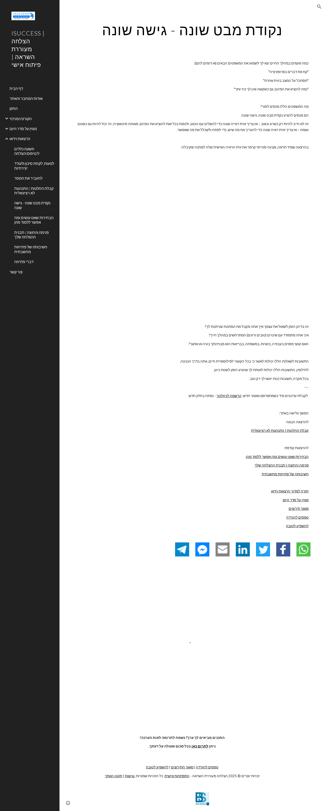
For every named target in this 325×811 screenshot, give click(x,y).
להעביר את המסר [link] (28, 178)
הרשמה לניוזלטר (229, 396)
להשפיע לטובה (297, 526)
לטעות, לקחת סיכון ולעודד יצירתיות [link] (34, 165)
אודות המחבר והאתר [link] (26, 98)
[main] (192, 29)
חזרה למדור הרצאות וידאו (290, 491)
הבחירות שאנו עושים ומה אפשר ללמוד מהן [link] (34, 219)
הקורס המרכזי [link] (21, 118)
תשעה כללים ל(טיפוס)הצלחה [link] (26, 151)
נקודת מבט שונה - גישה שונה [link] (32, 205)
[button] (319, 6)
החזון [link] (14, 108)
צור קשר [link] (16, 272)
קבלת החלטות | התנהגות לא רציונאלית (280, 430)
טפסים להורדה (297, 517)
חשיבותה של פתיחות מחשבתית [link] (30, 249)
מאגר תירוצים (299, 508)
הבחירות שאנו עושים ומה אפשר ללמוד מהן (277, 457)
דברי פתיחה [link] (24, 261)
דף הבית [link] (16, 88)
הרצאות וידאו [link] (20, 138)
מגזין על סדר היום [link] (23, 128)
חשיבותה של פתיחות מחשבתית (285, 474)
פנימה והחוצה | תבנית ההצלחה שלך (282, 465)
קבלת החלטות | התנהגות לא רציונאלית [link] (34, 190)
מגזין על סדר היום (296, 500)
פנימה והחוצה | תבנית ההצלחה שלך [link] (31, 234)
